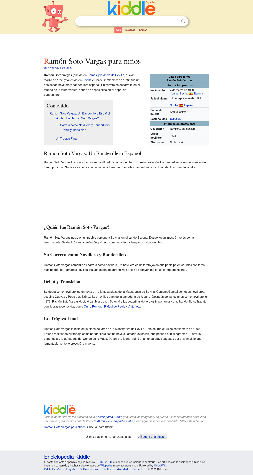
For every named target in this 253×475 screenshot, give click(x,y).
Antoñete (134, 306)
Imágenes (130, 29)
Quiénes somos (89, 469)
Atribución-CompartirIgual (114, 421)
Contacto (138, 469)
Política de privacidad (115, 469)
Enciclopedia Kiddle (109, 417)
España (198, 93)
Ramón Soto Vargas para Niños (65, 427)
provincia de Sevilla (111, 75)
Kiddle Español (52, 469)
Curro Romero (93, 306)
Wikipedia (106, 465)
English (143, 29)
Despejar (175, 21)
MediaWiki (160, 465)
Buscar (183, 21)
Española (175, 118)
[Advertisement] (126, 44)
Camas (174, 93)
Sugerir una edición (153, 436)
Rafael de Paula (114, 306)
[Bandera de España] (191, 93)
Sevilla (184, 93)
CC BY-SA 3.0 (104, 462)
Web (118, 29)
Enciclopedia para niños (58, 67)
